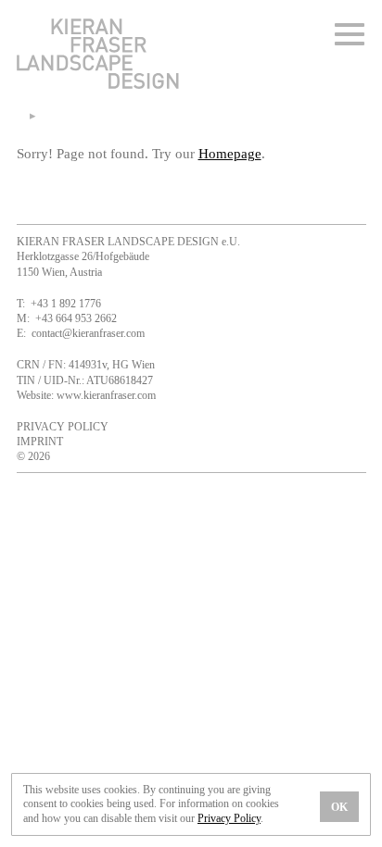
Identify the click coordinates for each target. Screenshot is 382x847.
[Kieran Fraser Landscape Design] (98, 86)
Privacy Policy (62, 426)
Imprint (40, 441)
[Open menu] (350, 34)
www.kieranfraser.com (106, 395)
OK (339, 807)
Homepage (229, 153)
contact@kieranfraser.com (88, 333)
